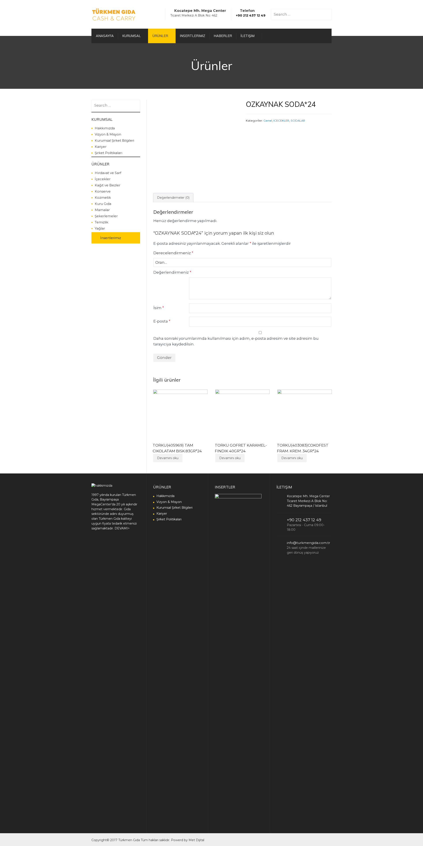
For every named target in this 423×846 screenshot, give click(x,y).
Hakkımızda (105, 128)
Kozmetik (103, 197)
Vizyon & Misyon (108, 134)
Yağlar (100, 228)
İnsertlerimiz (110, 238)
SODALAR (298, 120)
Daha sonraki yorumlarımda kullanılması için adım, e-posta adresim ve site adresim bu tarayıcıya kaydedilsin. (236, 341)
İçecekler (102, 179)
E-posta (161, 321)
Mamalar (102, 210)
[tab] (173, 197)
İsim (158, 308)
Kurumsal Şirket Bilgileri (114, 140)
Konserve (103, 191)
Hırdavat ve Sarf (108, 173)
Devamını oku (167, 458)
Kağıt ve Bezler (107, 185)
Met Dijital (196, 840)
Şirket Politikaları (108, 153)
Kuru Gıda (103, 204)
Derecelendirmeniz (173, 253)
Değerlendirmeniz (172, 272)
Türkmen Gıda (129, 840)
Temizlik (101, 222)
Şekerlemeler (106, 216)
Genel (267, 120)
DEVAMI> (122, 528)
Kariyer (100, 147)
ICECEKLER (281, 120)
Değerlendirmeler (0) (173, 198)
